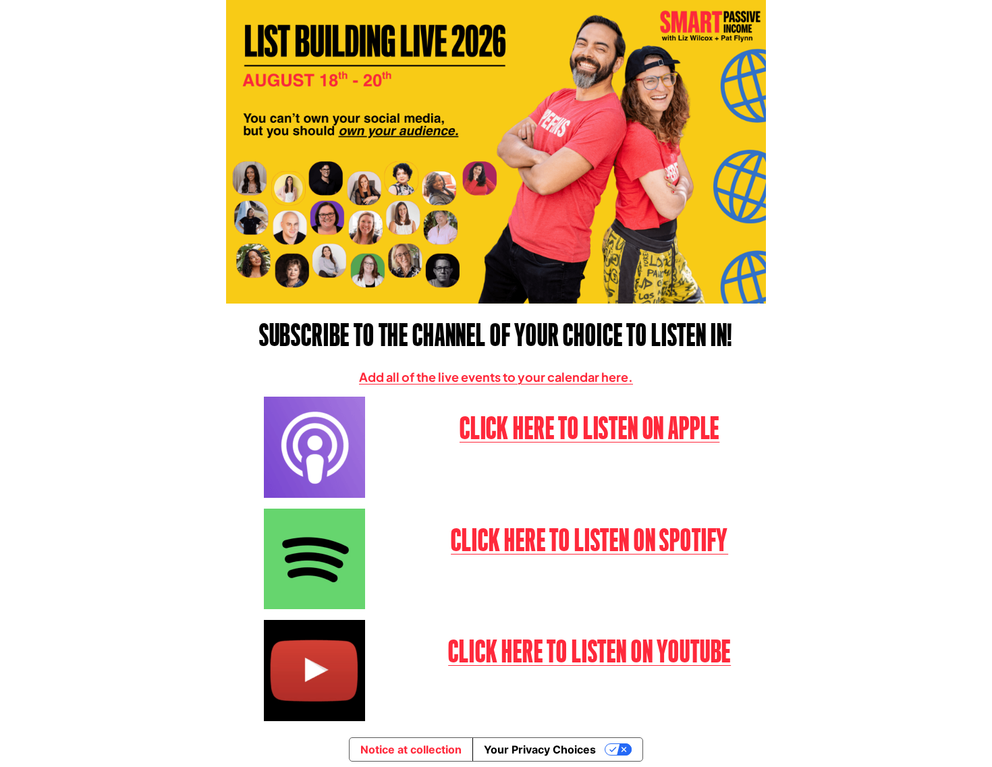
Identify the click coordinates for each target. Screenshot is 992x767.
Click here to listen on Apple (589, 428)
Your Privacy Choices (540, 749)
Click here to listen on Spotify (589, 540)
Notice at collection (411, 749)
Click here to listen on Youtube (589, 652)
